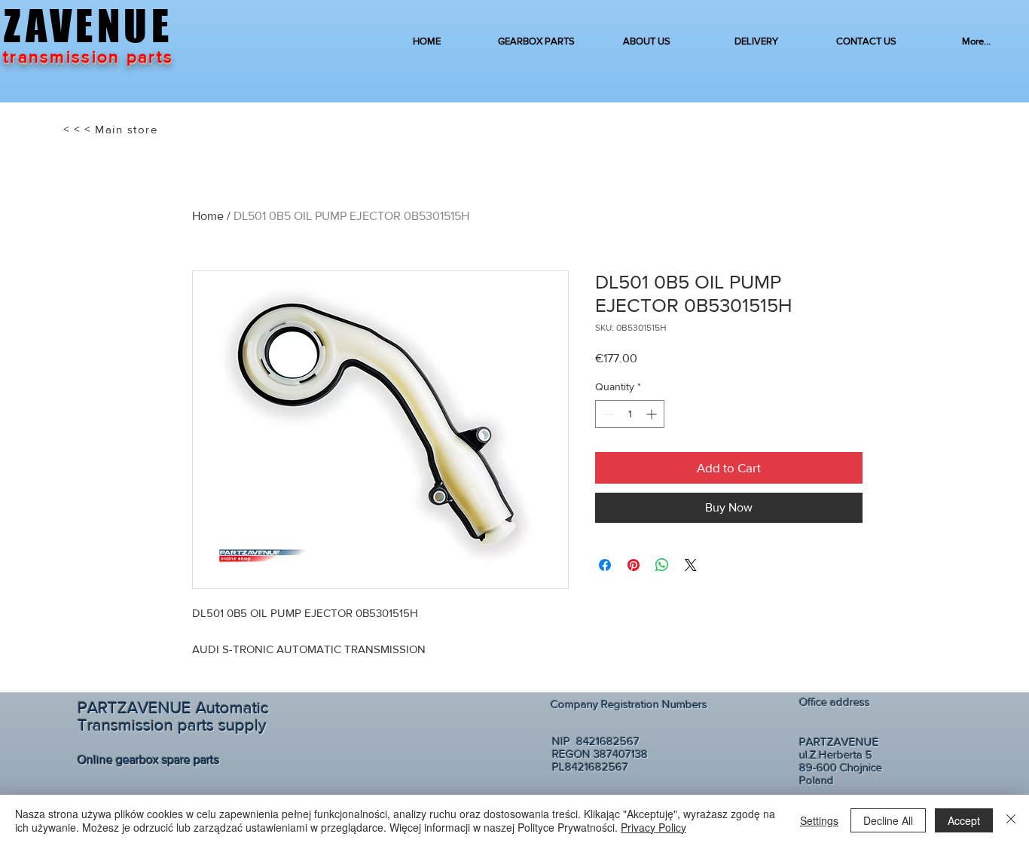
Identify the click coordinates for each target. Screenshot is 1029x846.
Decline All (888, 820)
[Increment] (652, 414)
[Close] (1011, 820)
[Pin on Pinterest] (633, 565)
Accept (964, 820)
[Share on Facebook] (605, 565)
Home (208, 215)
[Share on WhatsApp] (662, 565)
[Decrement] (606, 414)
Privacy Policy (653, 827)
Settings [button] (819, 820)
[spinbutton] (629, 414)
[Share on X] (691, 565)
